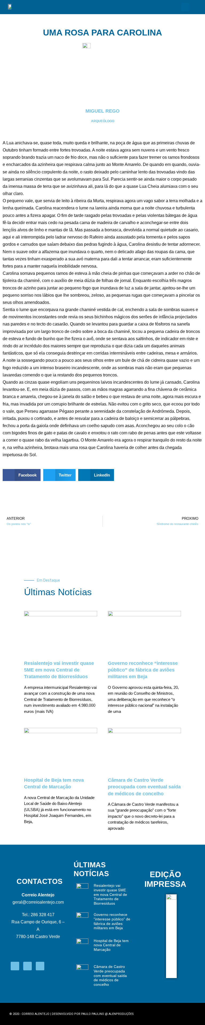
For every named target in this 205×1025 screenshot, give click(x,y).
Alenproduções (121, 1014)
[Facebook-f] (15, 966)
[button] (185, 7)
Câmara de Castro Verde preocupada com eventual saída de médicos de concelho (144, 786)
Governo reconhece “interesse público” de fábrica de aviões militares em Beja (143, 670)
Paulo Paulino (92, 1014)
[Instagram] (27, 966)
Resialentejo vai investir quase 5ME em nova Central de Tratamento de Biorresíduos (59, 670)
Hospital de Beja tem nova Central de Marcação (111, 945)
